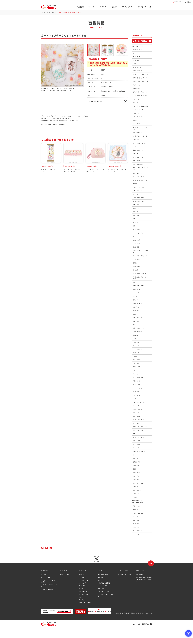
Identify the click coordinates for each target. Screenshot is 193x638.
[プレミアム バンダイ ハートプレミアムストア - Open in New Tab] (99, 611)
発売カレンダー (64, 574)
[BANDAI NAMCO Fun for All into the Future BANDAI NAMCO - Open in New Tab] (182, 2)
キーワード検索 (45, 577)
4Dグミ (81, 597)
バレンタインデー (84, 580)
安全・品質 (101, 588)
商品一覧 (43, 574)
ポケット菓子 (83, 591)
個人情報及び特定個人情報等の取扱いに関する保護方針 (144, 579)
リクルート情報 (102, 586)
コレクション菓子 (84, 594)
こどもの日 (82, 586)
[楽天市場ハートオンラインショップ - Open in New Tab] (80, 611)
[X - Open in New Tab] (150, 7)
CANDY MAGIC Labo (85, 602)
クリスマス (82, 577)
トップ (44, 12)
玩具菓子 (81, 588)
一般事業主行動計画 (104, 583)
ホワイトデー (83, 583)
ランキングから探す (47, 589)
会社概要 (100, 577)
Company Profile (103, 591)
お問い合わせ (140, 574)
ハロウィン (82, 574)
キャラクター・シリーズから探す (49, 581)
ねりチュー (82, 600)
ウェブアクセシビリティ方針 (105, 595)
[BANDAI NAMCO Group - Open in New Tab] (57, 611)
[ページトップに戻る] (151, 563)
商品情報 (51, 12)
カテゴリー (103, 7)
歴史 (99, 580)
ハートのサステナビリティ (124, 574)
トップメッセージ (103, 574)
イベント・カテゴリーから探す (49, 585)
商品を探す (80, 7)
